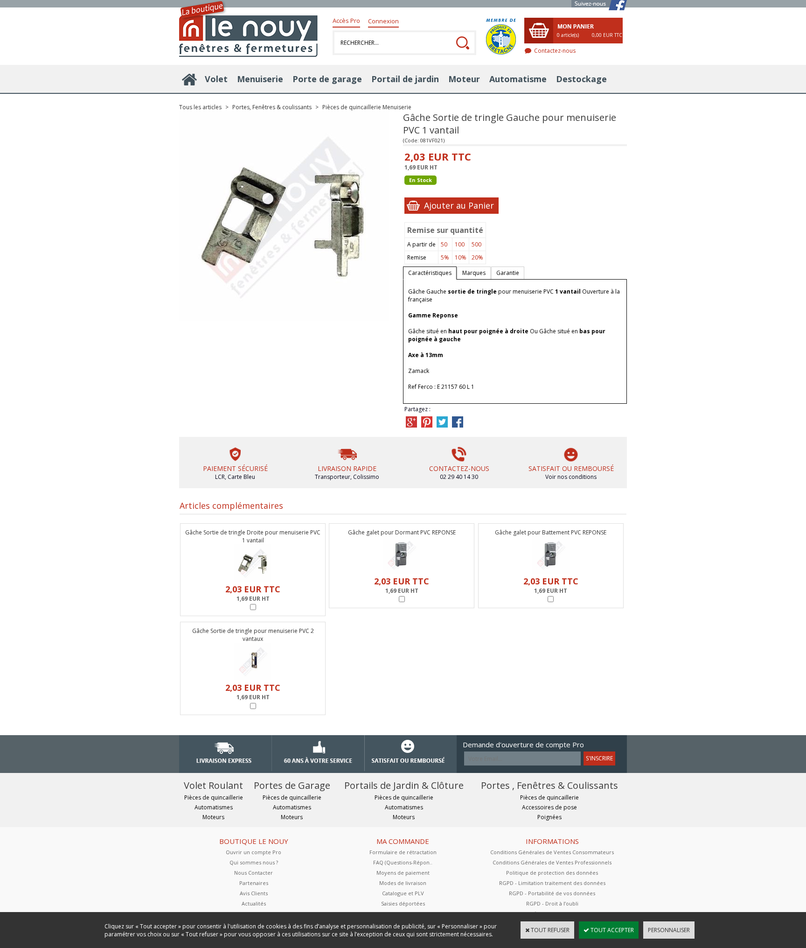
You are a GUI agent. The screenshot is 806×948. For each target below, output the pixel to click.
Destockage (581, 78)
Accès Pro (346, 20)
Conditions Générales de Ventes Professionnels (552, 862)
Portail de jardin (405, 78)
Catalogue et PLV (403, 893)
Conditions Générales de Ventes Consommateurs (552, 852)
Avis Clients (254, 893)
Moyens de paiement (403, 872)
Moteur (464, 78)
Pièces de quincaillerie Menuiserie (366, 107)
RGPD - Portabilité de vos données (552, 893)
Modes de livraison (402, 882)
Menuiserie (260, 78)
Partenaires (253, 882)
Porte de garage (327, 78)
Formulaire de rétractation (403, 852)
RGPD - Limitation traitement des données (552, 882)
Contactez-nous (555, 51)
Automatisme (518, 78)
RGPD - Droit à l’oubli (552, 903)
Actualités (254, 903)
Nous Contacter (253, 872)
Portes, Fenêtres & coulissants (272, 107)
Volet (216, 78)
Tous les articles (200, 107)
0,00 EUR (607, 35)
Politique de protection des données (552, 872)
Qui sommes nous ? (253, 862)
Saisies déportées (403, 903)
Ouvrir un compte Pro (253, 852)
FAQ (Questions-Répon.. (402, 862)
